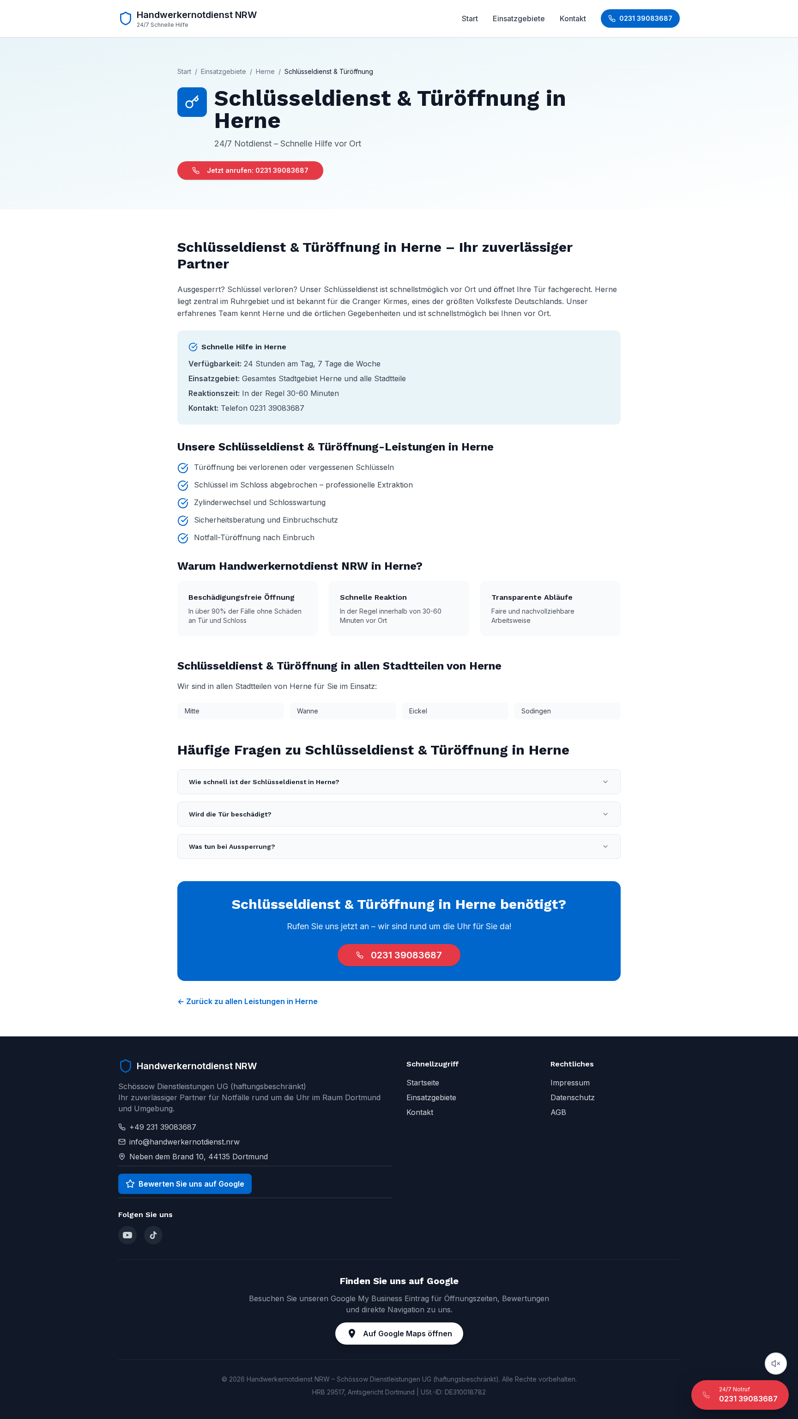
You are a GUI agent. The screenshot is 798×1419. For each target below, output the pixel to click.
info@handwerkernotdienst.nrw (184, 1141)
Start (470, 18)
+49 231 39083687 (162, 1127)
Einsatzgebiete (519, 18)
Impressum (570, 1082)
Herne (265, 71)
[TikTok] (153, 1235)
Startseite (422, 1082)
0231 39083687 (406, 955)
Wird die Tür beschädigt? (230, 814)
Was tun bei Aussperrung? (232, 846)
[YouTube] (127, 1235)
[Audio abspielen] (776, 1363)
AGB (558, 1112)
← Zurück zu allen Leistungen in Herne (247, 1001)
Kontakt (573, 18)
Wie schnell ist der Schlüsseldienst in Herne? (264, 782)
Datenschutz (572, 1097)
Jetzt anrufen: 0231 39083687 (257, 170)
